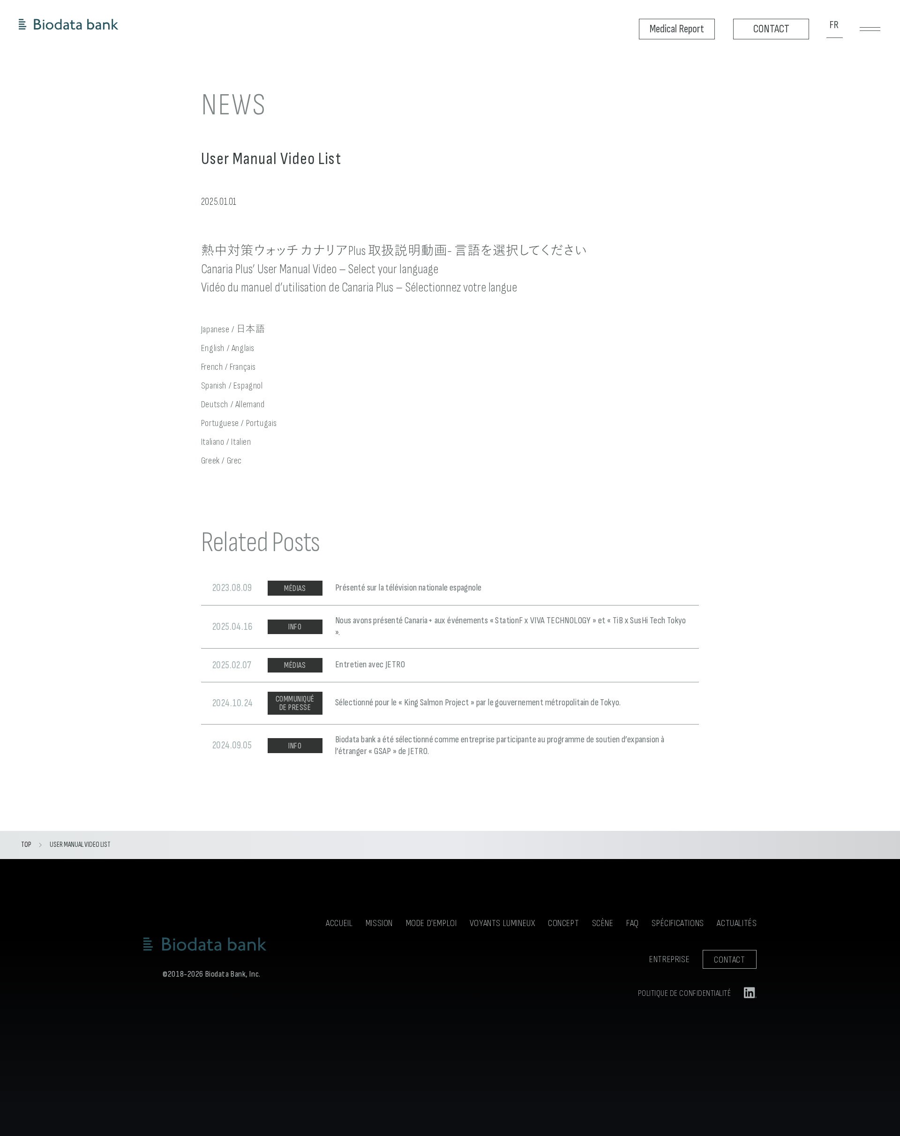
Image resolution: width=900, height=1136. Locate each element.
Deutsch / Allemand (233, 404)
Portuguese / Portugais (239, 423)
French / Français (228, 367)
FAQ (632, 923)
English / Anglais (228, 348)
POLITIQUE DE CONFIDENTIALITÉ (684, 993)
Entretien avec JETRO (370, 664)
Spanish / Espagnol (232, 385)
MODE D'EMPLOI (431, 923)
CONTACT (729, 959)
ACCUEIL (339, 923)
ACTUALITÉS (737, 923)
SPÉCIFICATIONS (678, 923)
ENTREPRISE (669, 959)
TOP (26, 844)
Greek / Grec (221, 460)
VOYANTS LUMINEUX (502, 923)
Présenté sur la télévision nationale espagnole (408, 587)
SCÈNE (603, 923)
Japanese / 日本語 (233, 329)
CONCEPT (563, 923)
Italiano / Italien (226, 442)
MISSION (379, 923)
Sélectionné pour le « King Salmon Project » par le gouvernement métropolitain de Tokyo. (478, 702)
